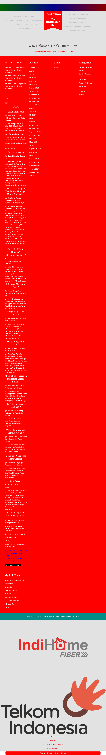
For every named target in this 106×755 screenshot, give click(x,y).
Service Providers (85, 74)
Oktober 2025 (34, 101)
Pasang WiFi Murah (24, 29)
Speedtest (82, 91)
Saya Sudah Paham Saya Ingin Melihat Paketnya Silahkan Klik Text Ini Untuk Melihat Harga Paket (16, 556)
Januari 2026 (33, 91)
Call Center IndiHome (33, 21)
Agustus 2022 (34, 152)
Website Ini (19, 413)
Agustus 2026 (34, 68)
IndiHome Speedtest (14, 21)
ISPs (80, 77)
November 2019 (34, 166)
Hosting (81, 70)
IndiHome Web (28, 17)
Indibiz (7, 607)
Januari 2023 (33, 145)
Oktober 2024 (34, 128)
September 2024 (35, 132)
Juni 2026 (32, 74)
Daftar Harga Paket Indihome (14, 580)
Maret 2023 (33, 142)
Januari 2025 (33, 125)
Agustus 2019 (34, 172)
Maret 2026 (33, 84)
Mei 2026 (32, 78)
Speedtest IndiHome (11, 597)
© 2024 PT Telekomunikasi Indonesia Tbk (63, 616)
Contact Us (8, 594)
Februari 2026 (34, 88)
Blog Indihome (9, 584)
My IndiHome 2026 (53, 22)
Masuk (56, 68)
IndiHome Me (9, 604)
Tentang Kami (9, 587)
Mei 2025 (32, 115)
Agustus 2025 (34, 105)
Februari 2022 (34, 159)
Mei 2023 (32, 139)
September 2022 (35, 149)
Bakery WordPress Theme (37, 616)
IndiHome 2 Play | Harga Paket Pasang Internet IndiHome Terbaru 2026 (15, 78)
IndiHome (17, 17)
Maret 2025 (33, 118)
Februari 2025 (34, 122)
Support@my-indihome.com (53, 744)
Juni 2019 (32, 176)
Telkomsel (82, 86)
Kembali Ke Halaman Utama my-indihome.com (53, 51)
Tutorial (81, 95)
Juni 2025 (32, 112)
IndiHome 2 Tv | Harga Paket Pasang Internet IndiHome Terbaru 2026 (14, 70)
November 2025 (34, 98)
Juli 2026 (32, 71)
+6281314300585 (53, 748)
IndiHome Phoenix (16, 128)
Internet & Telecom (85, 68)
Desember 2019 (34, 162)
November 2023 (34, 135)
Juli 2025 (32, 108)
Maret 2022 (33, 155)
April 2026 (32, 81)
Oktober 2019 (34, 169)
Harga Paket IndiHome (19, 25)
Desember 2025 (34, 95)
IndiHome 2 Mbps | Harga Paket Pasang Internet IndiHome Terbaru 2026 (15, 86)
